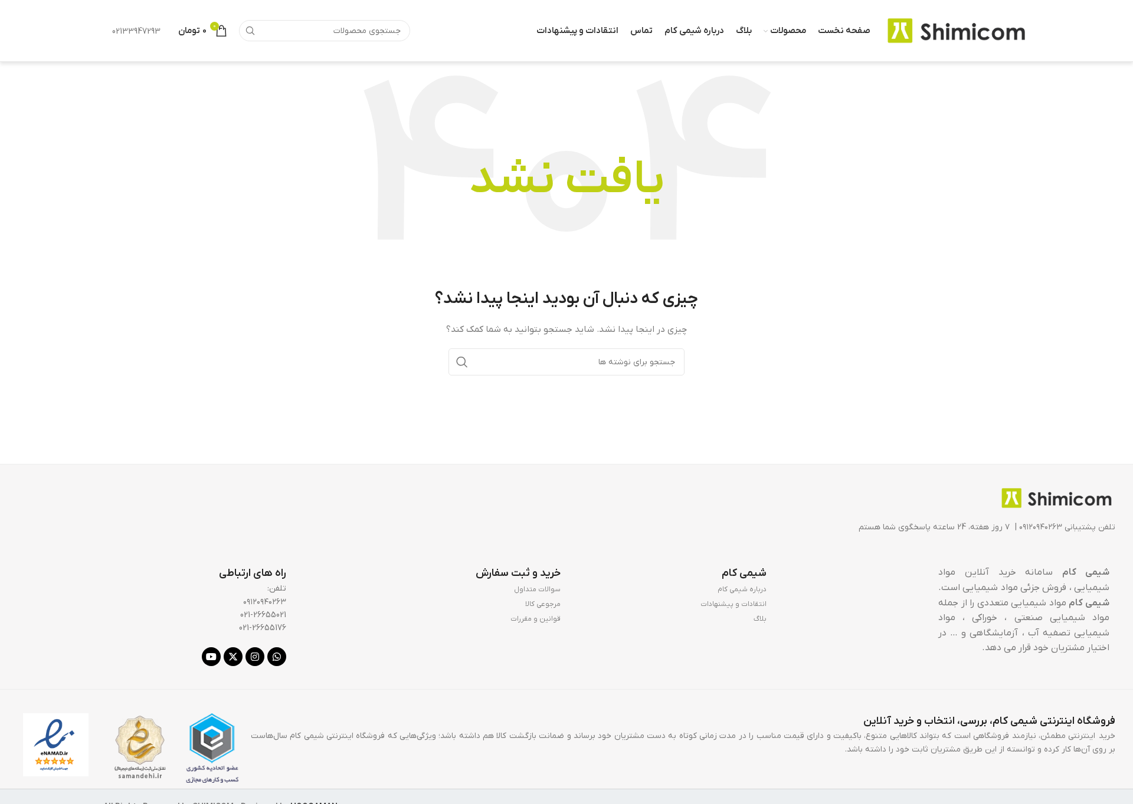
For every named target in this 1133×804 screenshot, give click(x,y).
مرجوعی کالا (543, 604)
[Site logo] (956, 30)
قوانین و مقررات (535, 619)
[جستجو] (249, 30)
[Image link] (1056, 497)
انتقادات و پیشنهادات (733, 604)
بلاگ (760, 619)
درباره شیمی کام (742, 589)
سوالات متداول (537, 589)
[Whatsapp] (276, 656)
